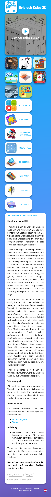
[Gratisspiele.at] (8, 11)
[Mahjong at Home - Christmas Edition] (39, 77)
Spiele (9, 215)
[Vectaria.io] (11, 63)
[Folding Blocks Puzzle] (25, 77)
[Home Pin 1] (39, 63)
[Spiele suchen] (14, 11)
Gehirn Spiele (32, 215)
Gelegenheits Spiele (19, 215)
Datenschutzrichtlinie (25, 490)
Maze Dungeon (19, 419)
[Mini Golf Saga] (11, 77)
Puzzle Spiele (26, 479)
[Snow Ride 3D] (11, 91)
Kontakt (37, 488)
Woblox (15, 422)
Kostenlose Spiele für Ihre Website (21, 488)
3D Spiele (29, 475)
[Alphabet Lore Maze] (25, 91)
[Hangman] (25, 63)
